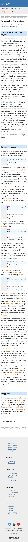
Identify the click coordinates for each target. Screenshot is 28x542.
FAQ (3, 12)
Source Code (11, 463)
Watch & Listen (15, 8)
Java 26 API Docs (12, 475)
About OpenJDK (12, 445)
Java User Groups (13, 491)
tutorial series (10, 102)
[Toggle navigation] (25, 3)
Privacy (17, 532)
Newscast (11, 508)
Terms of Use (11, 532)
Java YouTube (12, 480)
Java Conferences (13, 492)
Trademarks (14, 533)
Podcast (10, 510)
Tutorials (5, 8)
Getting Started (12, 447)
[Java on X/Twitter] (9, 524)
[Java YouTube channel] (18, 524)
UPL (16, 26)
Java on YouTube (12, 512)
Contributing (11, 494)
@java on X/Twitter (13, 514)
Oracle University (13, 12)
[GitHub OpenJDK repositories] (14, 524)
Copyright (8, 528)
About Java (11, 443)
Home (2, 16)
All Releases (11, 461)
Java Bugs (11, 496)
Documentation (12, 473)
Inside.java (11, 506)
